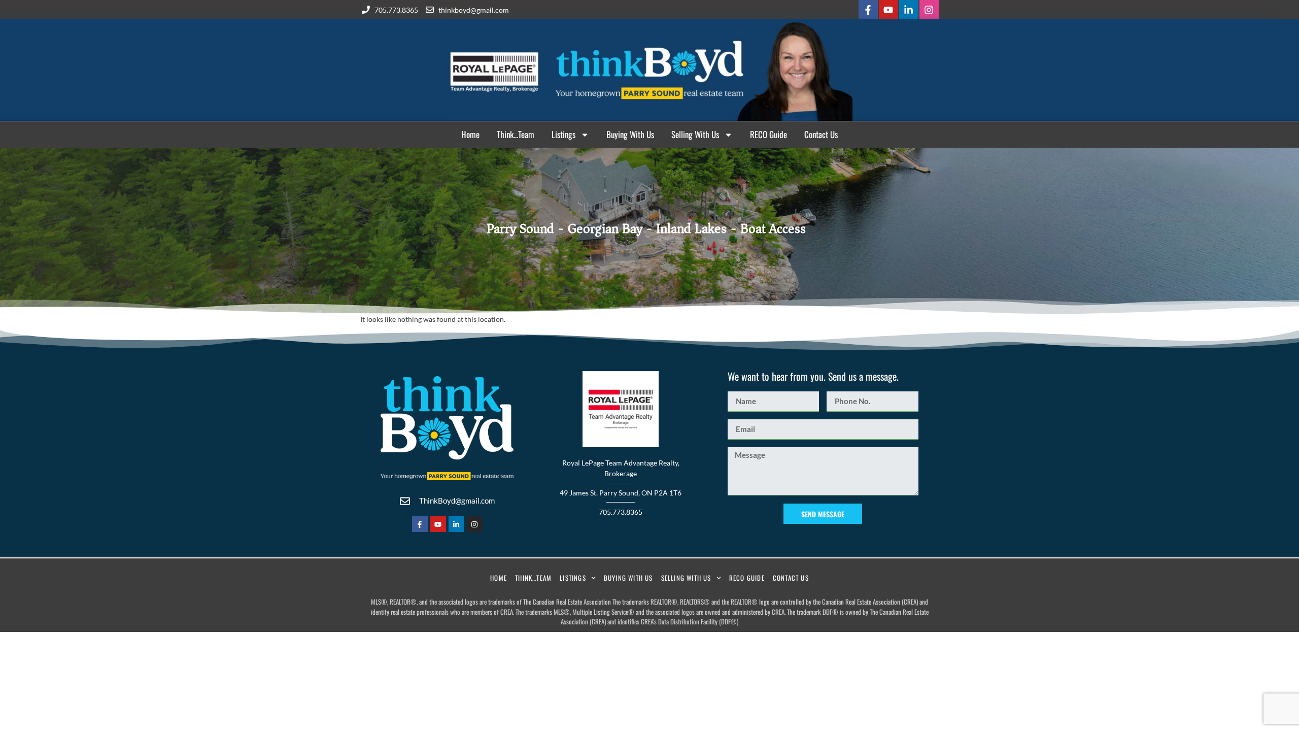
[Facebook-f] (868, 9)
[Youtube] (888, 9)
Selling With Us (695, 134)
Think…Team (515, 134)
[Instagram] (929, 9)
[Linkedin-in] (908, 9)
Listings (563, 134)
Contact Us (821, 134)
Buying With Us (630, 134)
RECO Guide (768, 134)
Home (470, 134)
